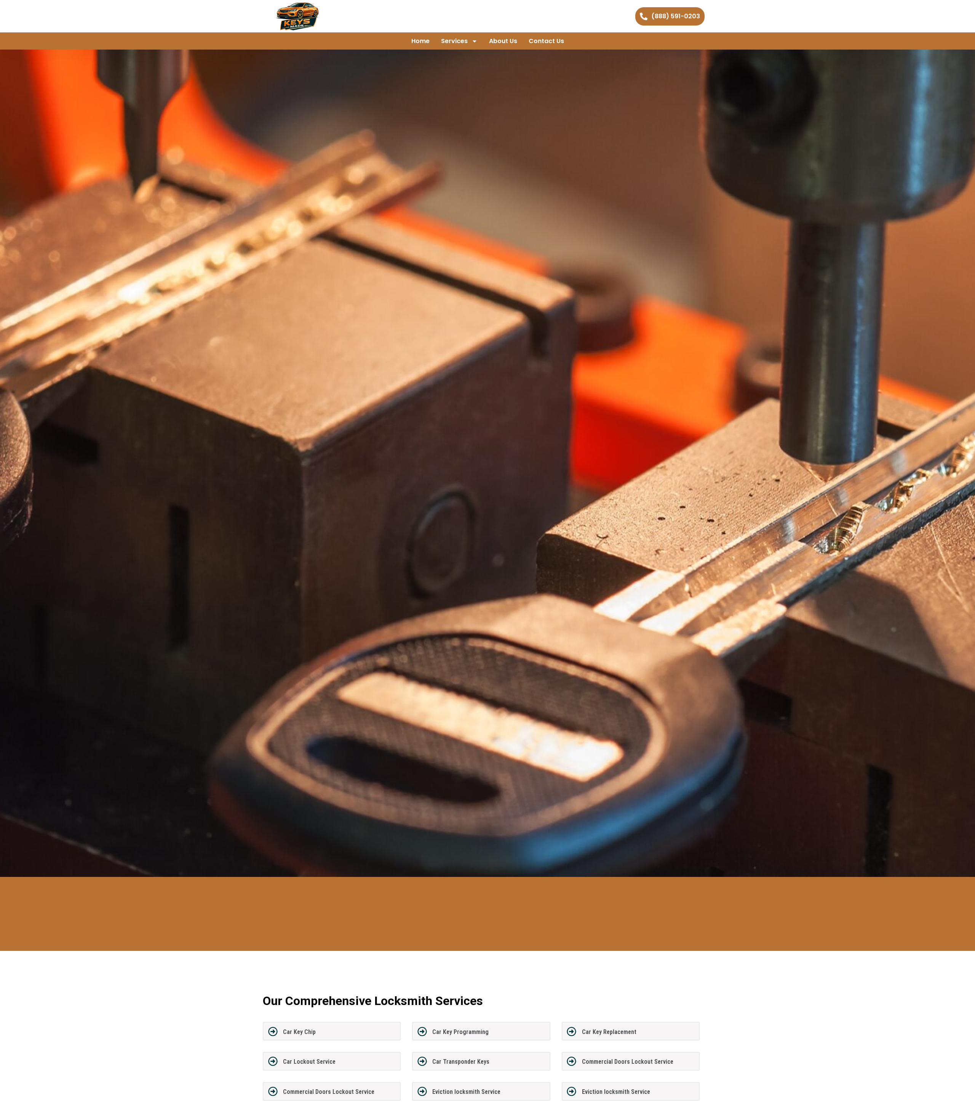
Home (420, 41)
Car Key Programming (460, 1032)
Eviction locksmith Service (466, 1091)
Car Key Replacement (609, 1032)
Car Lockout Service (309, 1061)
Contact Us (546, 41)
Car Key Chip (299, 1032)
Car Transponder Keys (460, 1061)
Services (454, 41)
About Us (503, 41)
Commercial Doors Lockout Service (627, 1061)
